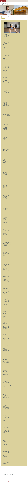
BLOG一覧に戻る (14, 469)
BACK (2, 469)
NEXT (25, 469)
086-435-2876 (18, 1)
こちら (5, 440)
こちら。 (7, 420)
